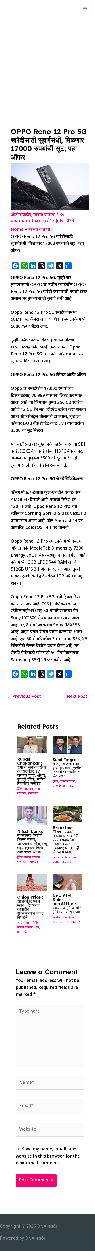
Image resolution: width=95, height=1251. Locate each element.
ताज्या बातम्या (44, 215)
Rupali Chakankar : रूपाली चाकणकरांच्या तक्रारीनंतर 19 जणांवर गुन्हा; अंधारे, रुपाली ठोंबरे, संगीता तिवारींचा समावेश (32, 771)
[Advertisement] (47, 64)
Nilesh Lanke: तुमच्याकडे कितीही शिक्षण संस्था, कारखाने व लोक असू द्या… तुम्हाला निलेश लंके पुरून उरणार (32, 841)
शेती (36, 927)
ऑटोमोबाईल (21, 215)
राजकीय (21, 793)
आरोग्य (57, 857)
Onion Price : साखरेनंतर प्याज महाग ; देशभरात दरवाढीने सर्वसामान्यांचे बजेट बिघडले (30, 907)
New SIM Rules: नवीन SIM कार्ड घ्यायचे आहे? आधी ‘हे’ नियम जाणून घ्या (67, 903)
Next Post (79, 697)
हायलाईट (33, 793)
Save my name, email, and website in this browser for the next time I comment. (48, 1156)
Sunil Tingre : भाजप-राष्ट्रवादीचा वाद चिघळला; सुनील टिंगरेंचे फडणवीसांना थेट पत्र (67, 767)
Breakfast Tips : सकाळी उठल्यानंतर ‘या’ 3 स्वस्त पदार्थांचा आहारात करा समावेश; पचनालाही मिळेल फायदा (66, 839)
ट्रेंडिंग (20, 789)
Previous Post (24, 697)
